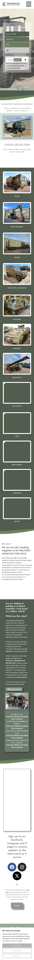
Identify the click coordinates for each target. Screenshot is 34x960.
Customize (17, 951)
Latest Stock (9, 39)
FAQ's (7, 44)
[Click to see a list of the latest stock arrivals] (17, 126)
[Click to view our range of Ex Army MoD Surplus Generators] (17, 480)
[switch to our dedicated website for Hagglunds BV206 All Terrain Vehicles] (17, 305)
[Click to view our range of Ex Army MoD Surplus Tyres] (17, 423)
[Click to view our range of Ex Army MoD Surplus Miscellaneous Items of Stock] (17, 451)
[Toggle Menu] (28, 4)
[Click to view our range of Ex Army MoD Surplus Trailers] (17, 243)
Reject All (17, 956)
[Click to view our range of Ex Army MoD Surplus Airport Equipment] (17, 364)
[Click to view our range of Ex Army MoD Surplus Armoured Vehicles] (17, 335)
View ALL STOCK (11, 34)
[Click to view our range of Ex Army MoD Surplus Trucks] (17, 182)
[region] (17, 943)
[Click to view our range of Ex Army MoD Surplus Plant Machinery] (17, 213)
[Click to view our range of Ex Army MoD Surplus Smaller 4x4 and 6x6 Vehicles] (17, 274)
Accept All (17, 945)
